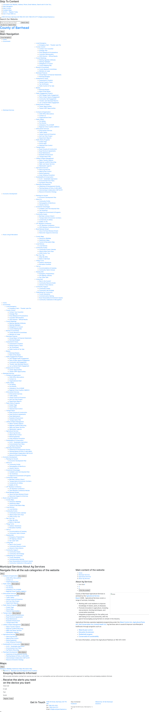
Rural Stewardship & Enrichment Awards (51, 298)
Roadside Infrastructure (46, 154)
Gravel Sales (42, 143)
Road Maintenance (44, 153)
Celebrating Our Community (44, 292)
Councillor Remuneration (46, 54)
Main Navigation (8, 6)
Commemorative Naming (46, 296)
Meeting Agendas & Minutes (47, 60)
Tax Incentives (43, 210)
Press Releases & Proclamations (48, 52)
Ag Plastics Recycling (45, 182)
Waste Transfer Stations (46, 160)
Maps (2, 666)
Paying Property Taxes (46, 82)
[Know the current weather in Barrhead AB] (0, 17)
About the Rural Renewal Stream (48, 231)
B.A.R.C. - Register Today (10, 12)
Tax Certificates (44, 84)
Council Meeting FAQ (45, 65)
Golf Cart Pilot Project (45, 136)
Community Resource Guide (47, 283)
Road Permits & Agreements (47, 151)
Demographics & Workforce (47, 203)
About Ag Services (44, 169)
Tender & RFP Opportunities (47, 108)
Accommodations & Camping (47, 268)
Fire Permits (42, 123)
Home (80, 573)
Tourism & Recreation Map (47, 242)
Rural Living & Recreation (10, 234)
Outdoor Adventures (45, 262)
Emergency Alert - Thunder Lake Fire (50, 45)
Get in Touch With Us (9, 14)
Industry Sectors (44, 205)
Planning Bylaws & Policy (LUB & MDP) (50, 188)
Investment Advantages (43, 206)
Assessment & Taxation (46, 80)
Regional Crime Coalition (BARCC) (49, 127)
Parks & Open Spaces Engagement (49, 97)
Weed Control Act (126, 622)
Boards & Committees (42, 67)
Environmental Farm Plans (46, 180)
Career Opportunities (45, 106)
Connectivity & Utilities (46, 220)
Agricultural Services (42, 167)
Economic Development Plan (47, 197)
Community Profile (44, 201)
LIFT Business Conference (43, 223)
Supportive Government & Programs (50, 212)
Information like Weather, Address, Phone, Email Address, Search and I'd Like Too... (27, 4)
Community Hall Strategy (46, 290)
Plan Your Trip (40, 255)
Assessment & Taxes (42, 78)
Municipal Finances (41, 73)
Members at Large (44, 71)
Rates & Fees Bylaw (45, 91)
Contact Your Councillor (46, 48)
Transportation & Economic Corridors (50, 218)
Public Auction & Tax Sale (46, 86)
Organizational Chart (45, 117)
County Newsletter (44, 294)
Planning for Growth (42, 195)
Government (6, 41)
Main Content (7, 8)
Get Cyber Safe (43, 277)
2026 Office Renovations (46, 114)
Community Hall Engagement (47, 99)
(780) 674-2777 (53, 707)
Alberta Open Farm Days (46, 251)
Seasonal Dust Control (45, 145)
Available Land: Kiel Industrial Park (49, 208)
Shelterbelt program (85, 634)
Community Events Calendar (47, 249)
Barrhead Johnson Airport (46, 216)
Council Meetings (41, 58)
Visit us (38, 266)
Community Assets (41, 214)
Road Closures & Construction (48, 149)
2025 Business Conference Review (49, 227)
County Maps (40, 236)
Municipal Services (8, 110)
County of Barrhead (14, 28)
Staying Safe (40, 272)
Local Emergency (41, 43)
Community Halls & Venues (47, 270)
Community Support (42, 286)
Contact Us (42, 115)
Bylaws (38, 88)
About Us (39, 199)
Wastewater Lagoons (45, 166)
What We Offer (43, 257)
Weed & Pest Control (45, 171)
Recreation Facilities (45, 264)
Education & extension (86, 632)
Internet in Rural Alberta (46, 285)
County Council (40, 47)
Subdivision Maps (44, 240)
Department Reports (45, 138)
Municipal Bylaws (44, 89)
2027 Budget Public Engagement (49, 95)
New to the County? (45, 281)
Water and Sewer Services (47, 164)
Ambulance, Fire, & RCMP (46, 125)
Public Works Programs (43, 140)
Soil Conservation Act (86, 624)
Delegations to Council (46, 63)
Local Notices (40, 244)
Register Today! (8, 698)
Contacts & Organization (43, 112)
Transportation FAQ (45, 156)
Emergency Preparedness (46, 273)
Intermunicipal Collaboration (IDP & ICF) (51, 190)
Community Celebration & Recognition (50, 299)
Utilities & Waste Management (45, 158)
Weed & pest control (86, 630)
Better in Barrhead (44, 259)
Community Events (41, 247)
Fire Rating (42, 121)
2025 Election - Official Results (48, 56)
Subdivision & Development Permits (49, 186)
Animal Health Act (100, 624)
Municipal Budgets (44, 76)
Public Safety (40, 119)
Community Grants (44, 288)
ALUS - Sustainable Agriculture (48, 179)
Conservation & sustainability (89, 636)
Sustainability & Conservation (44, 177)
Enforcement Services (42, 128)
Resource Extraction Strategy (47, 192)
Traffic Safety (43, 132)
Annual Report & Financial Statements (50, 75)
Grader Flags (43, 141)
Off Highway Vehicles (45, 275)
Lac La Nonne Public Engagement (49, 102)
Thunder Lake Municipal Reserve (48, 101)
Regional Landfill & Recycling (47, 162)
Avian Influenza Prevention (47, 175)
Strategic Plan (43, 50)
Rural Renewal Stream (42, 229)
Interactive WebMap (45, 238)
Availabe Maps (7, 10)
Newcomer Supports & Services (48, 233)
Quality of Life (43, 221)
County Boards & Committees (48, 69)
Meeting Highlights (44, 62)
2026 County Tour (44, 253)
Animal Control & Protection (47, 134)
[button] (22, 576)
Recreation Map (27, 668)
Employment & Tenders (43, 104)
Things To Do (40, 260)
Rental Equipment (44, 173)
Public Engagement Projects (44, 93)
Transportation (40, 147)
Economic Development (10, 193)
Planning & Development (43, 184)
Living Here (39, 279)
